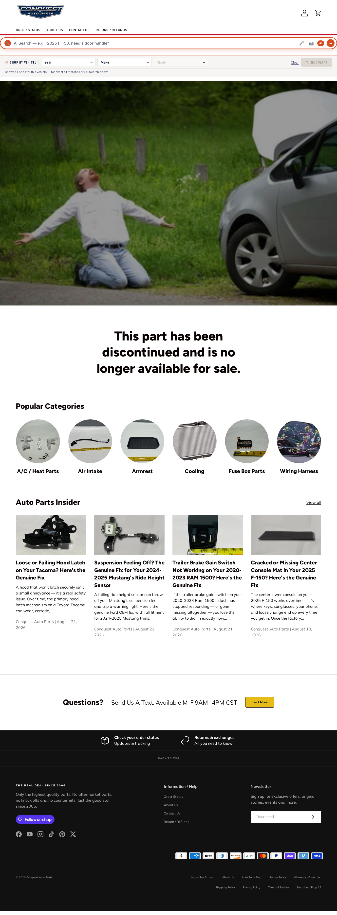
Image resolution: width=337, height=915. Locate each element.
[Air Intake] (90, 441)
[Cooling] (195, 441)
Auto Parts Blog (252, 877)
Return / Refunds (111, 30)
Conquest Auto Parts (39, 877)
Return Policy (277, 877)
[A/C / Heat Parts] (38, 441)
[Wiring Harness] (299, 441)
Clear (295, 62)
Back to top (168, 758)
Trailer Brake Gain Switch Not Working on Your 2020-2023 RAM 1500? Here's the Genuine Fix (207, 573)
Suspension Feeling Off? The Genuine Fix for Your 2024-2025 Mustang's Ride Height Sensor (129, 573)
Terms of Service (278, 887)
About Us (54, 30)
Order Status (28, 30)
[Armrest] (142, 441)
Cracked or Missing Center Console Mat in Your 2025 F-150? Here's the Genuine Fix (284, 573)
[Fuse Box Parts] (247, 441)
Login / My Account (202, 877)
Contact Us (79, 30)
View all (313, 502)
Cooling (194, 471)
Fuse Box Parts (247, 471)
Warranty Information (307, 877)
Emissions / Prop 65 (309, 887)
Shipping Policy (225, 887)
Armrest (142, 471)
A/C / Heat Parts (38, 471)
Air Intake (90, 471)
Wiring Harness (299, 471)
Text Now (260, 702)
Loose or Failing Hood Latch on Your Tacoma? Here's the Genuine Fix (50, 570)
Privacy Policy (251, 887)
